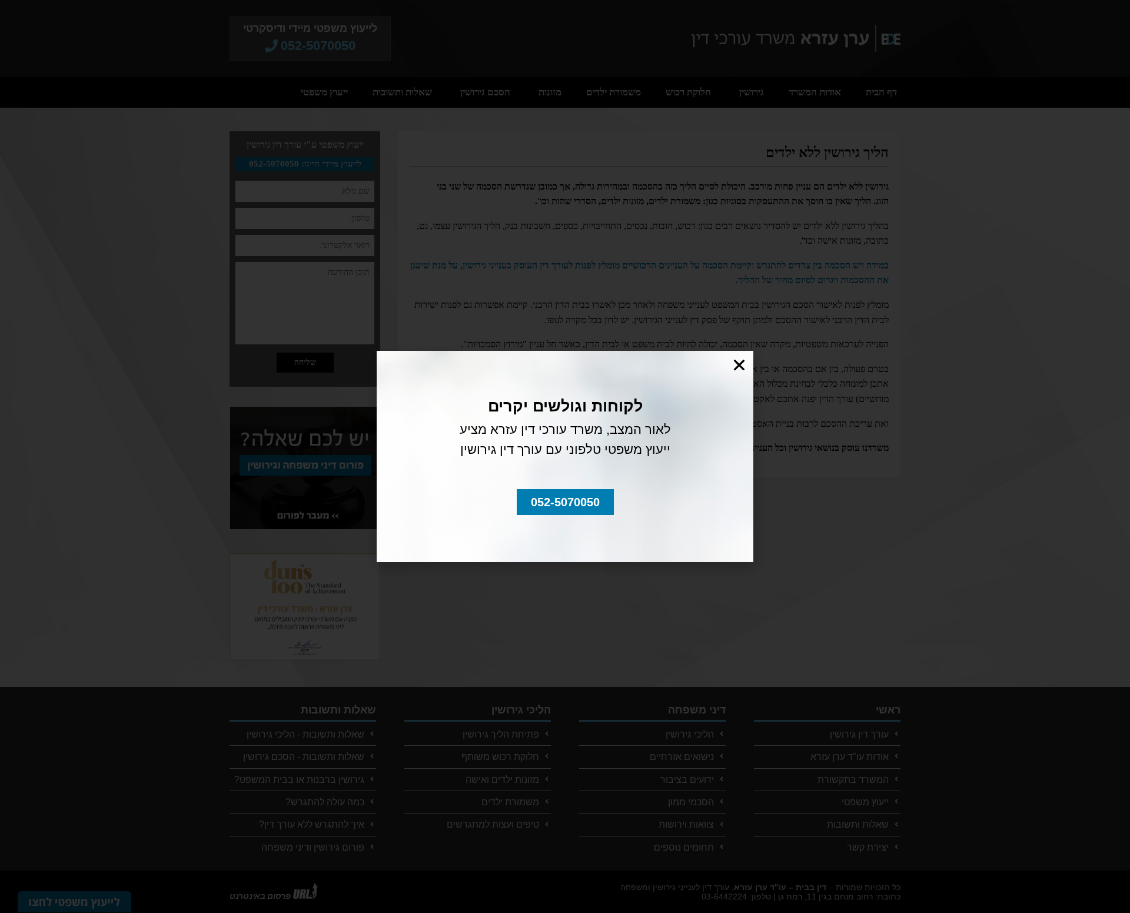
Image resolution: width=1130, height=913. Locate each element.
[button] (565, 502)
